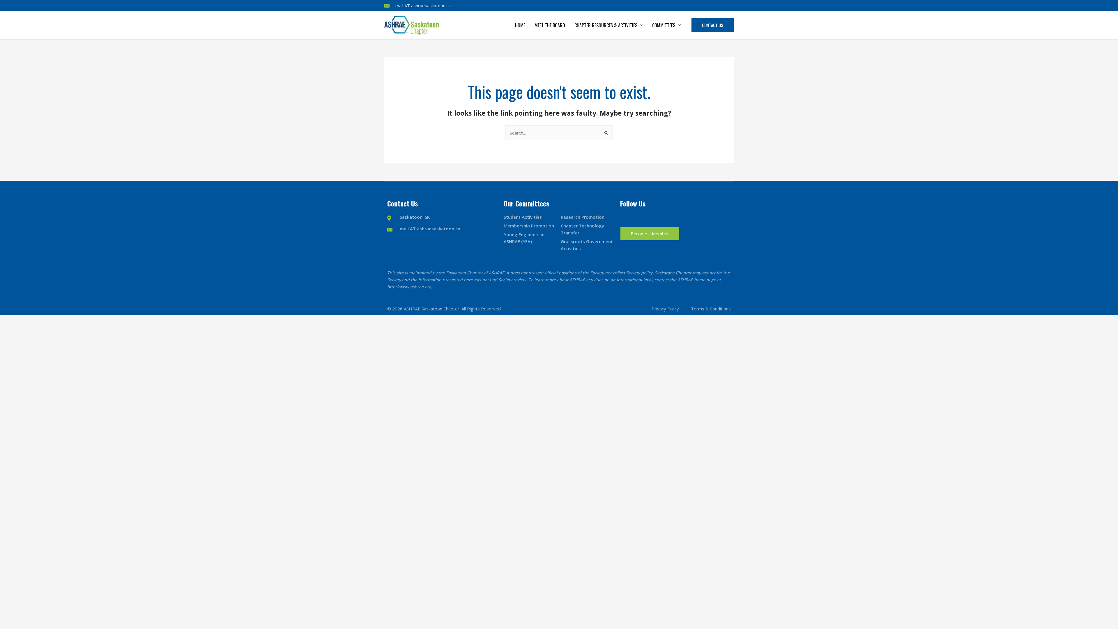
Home (520, 25)
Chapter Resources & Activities (605, 25)
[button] (640, 25)
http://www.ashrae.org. (409, 286)
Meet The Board (550, 25)
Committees (663, 25)
